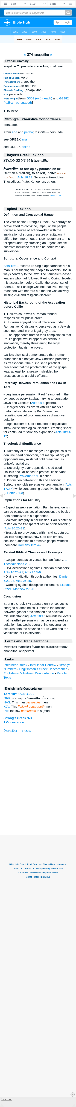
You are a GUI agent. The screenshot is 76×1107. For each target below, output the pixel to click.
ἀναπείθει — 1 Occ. (17, 731)
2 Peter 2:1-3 (14, 493)
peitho (28, 132)
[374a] (71, 503)
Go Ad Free (6, 1099)
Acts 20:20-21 (14, 528)
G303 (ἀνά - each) (39, 98)
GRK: (7, 698)
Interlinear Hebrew (43, 665)
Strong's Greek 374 (18, 718)
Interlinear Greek (15, 665)
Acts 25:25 (23, 581)
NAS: (7, 702)
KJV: (7, 706)
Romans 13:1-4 (29, 545)
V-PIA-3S (27, 694)
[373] (4, 503)
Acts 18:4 (37, 403)
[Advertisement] (38, 812)
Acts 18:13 (24, 177)
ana (14, 132)
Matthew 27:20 (23, 589)
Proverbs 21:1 (29, 476)
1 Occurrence (14, 722)
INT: (6, 711)
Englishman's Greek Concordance (43, 669)
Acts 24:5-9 (33, 572)
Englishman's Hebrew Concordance (29, 673)
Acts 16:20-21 (13, 572)
